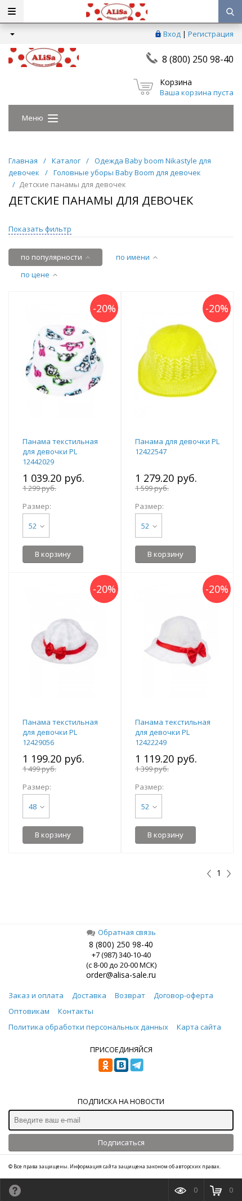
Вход (172, 34)
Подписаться (121, 1142)
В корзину (53, 554)
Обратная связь (127, 932)
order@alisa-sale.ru (121, 974)
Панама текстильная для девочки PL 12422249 (172, 732)
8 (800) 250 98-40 (198, 59)
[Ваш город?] (11, 34)
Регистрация (211, 34)
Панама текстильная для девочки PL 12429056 (60, 732)
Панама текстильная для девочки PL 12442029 (60, 451)
